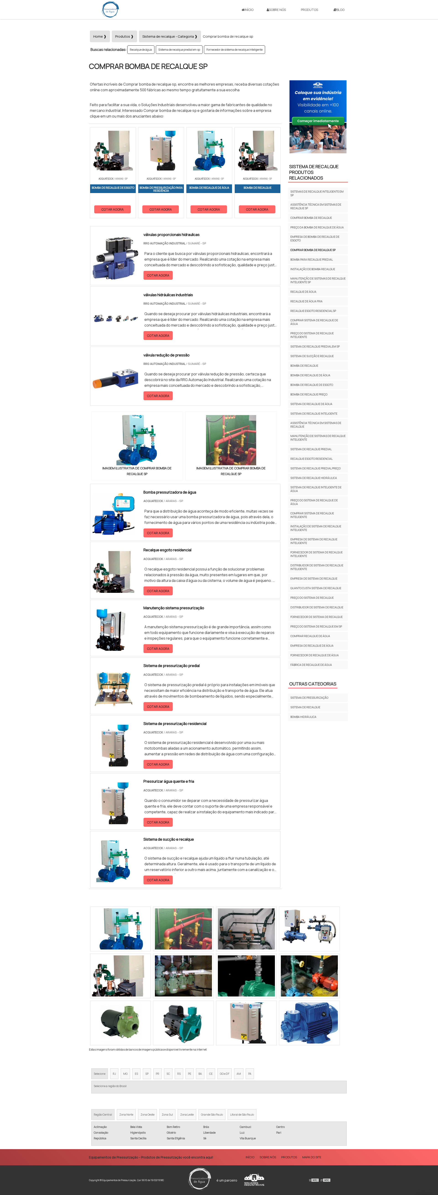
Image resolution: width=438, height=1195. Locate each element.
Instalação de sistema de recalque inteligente (315, 528)
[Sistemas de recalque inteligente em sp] (120, 975)
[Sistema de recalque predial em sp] (120, 1022)
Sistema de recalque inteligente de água (316, 489)
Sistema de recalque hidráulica (313, 478)
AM (239, 1074)
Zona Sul (167, 1115)
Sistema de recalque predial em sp (179, 50)
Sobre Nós (277, 10)
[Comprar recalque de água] (183, 975)
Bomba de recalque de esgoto (311, 385)
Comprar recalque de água (310, 636)
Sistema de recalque (305, 707)
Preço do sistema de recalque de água (314, 502)
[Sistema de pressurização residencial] (113, 763)
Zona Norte (126, 1115)
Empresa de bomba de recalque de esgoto (314, 238)
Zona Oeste (147, 1115)
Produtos (309, 10)
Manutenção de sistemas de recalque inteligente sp (318, 280)
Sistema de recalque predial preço (315, 468)
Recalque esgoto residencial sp (313, 311)
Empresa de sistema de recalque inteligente (313, 541)
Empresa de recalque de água (312, 646)
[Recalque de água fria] (309, 975)
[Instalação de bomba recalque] (183, 928)
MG (125, 1074)
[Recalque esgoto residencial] (113, 589)
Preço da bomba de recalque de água (317, 227)
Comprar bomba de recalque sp (313, 250)
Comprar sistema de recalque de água (314, 322)
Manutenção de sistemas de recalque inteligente (318, 438)
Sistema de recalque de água (311, 404)
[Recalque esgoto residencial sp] (309, 928)
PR (157, 1074)
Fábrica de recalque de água (311, 665)
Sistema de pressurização (309, 698)
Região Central (103, 1115)
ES (136, 1074)
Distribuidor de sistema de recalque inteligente (316, 567)
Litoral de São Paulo (242, 1115)
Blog (340, 10)
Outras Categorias (312, 684)
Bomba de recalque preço (308, 394)
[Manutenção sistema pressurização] (113, 647)
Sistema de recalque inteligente (313, 414)
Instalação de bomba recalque (312, 269)
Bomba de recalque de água (310, 375)
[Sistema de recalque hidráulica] (183, 1022)
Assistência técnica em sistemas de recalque (315, 425)
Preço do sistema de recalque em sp (316, 626)
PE (189, 1074)
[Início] (110, 9)
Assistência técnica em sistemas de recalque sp (315, 206)
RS (179, 1074)
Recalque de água (141, 50)
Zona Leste (187, 1115)
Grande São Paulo (212, 1115)
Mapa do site (311, 1157)
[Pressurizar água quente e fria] (113, 821)
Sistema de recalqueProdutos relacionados (314, 172)
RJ (114, 1074)
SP (147, 1074)
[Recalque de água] (246, 975)
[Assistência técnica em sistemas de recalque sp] (246, 928)
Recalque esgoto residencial (311, 459)
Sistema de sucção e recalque (312, 356)
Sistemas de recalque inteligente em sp (317, 193)
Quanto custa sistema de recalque (315, 588)
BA (200, 1074)
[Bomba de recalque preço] (246, 1022)
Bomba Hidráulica (303, 717)
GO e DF (224, 1074)
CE (211, 1074)
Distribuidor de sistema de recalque (316, 607)
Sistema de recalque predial (311, 449)
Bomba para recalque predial (311, 259)
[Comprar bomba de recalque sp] (137, 440)
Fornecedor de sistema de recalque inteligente (234, 50)
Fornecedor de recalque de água (314, 655)
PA (249, 1074)
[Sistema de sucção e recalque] (113, 879)
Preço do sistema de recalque (312, 598)
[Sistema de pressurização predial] (113, 705)
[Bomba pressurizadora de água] (113, 531)
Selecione (99, 1074)
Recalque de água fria (306, 301)
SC (168, 1074)
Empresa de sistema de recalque (313, 579)
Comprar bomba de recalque (311, 218)
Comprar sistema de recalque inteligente (312, 515)
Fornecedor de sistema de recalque (316, 617)
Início (249, 10)
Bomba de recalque (304, 366)
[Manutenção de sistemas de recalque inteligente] (120, 928)
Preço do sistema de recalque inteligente (312, 335)
